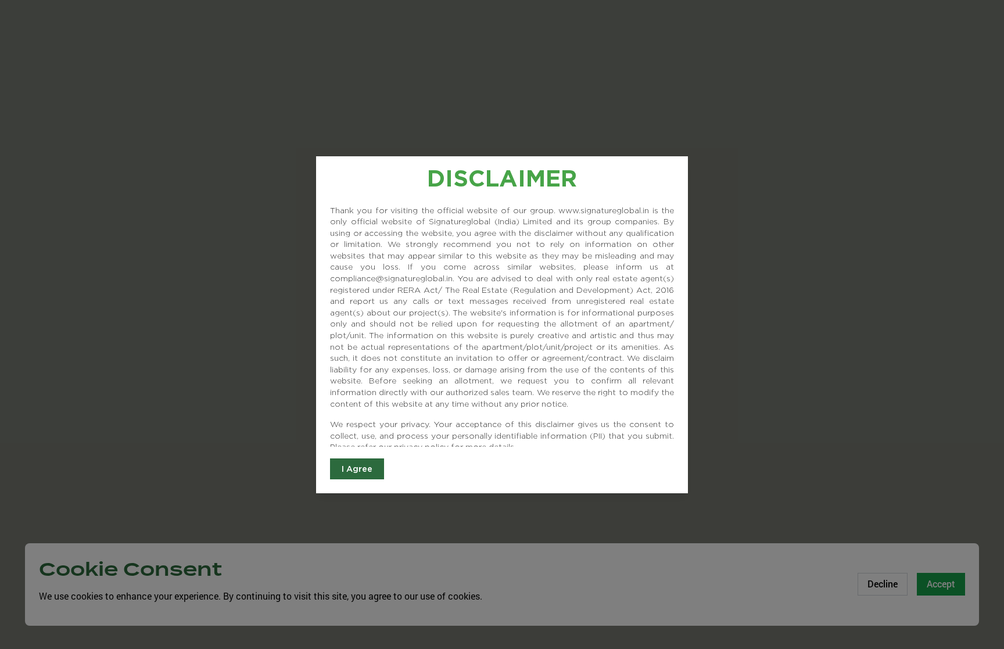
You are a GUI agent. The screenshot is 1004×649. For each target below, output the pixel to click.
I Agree (357, 469)
